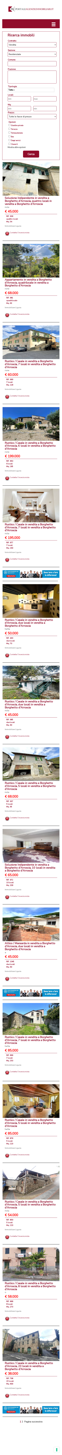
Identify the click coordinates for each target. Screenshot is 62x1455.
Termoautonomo (17, 133)
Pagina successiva (33, 1421)
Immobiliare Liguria (13, 226)
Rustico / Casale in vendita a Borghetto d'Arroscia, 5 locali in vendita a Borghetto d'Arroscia (30, 787)
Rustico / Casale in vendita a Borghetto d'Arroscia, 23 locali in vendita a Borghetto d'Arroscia (29, 1366)
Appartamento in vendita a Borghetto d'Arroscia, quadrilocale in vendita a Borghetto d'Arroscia (28, 284)
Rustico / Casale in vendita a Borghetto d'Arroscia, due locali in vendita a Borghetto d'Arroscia (29, 624)
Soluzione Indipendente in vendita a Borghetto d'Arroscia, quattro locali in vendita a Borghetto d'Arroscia (28, 202)
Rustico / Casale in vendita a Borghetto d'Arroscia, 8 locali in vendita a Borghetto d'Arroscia (30, 1287)
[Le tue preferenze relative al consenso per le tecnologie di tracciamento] (57, 1450)
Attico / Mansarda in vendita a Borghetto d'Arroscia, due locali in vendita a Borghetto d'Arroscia (30, 947)
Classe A (14, 144)
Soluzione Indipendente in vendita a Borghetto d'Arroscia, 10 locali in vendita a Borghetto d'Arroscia (30, 867)
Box (12, 137)
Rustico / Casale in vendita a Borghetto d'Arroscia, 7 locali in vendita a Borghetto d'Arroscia (30, 365)
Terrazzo (14, 129)
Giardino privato (17, 125)
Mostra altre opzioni (17, 147)
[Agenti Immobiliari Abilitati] (31, 574)
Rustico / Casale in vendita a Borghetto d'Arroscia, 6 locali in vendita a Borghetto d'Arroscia (30, 447)
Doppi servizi (16, 140)
